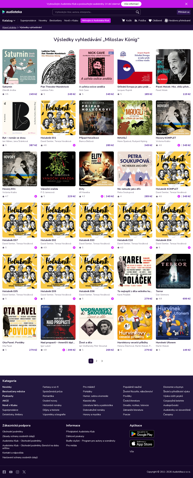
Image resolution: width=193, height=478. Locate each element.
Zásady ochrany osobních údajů (18, 436)
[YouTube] (11, 472)
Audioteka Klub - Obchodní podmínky (21, 440)
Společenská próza (52, 391)
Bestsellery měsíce (13, 391)
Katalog (7, 20)
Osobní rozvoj (50, 400)
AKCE (5, 400)
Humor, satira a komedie (95, 396)
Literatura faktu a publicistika (98, 405)
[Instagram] (17, 472)
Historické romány (52, 405)
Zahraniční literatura (133, 410)
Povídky (127, 396)
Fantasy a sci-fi (51, 387)
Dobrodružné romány (94, 410)
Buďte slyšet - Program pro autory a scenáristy (90, 440)
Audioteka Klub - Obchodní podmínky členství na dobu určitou (30, 447)
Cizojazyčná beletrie (173, 400)
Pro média (71, 445)
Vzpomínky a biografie (54, 414)
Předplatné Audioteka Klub (80, 431)
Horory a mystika (92, 414)
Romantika (48, 396)
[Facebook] (4, 472)
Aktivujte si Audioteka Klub (95, 20)
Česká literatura (131, 400)
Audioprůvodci (170, 405)
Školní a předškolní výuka (176, 391)
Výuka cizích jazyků (173, 396)
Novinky (43, 20)
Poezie (126, 414)
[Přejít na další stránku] (102, 361)
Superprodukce (28, 20)
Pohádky (87, 391)
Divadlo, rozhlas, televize (136, 405)
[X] (24, 472)
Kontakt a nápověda (12, 452)
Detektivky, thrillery (12, 414)
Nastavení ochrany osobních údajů (20, 457)
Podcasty (7, 396)
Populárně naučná (132, 387)
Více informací (131, 4)
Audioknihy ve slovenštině (177, 410)
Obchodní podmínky (12, 431)
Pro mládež (89, 387)
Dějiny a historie (51, 410)
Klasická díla (89, 400)
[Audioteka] (12, 12)
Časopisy (168, 414)
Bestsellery (55, 20)
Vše (132, 451)
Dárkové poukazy (75, 436)
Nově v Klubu (71, 20)
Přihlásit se (183, 12)
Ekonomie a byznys (173, 387)
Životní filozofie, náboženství (138, 391)
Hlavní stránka (9, 27)
